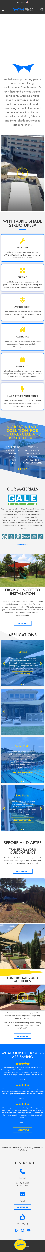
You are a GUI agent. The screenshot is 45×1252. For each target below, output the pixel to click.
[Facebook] (16, 1230)
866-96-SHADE (22, 1183)
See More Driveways (22, 674)
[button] (3, 10)
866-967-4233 (22, 1186)
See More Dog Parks (22, 820)
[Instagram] (22, 1230)
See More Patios (23, 719)
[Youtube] (29, 1230)
